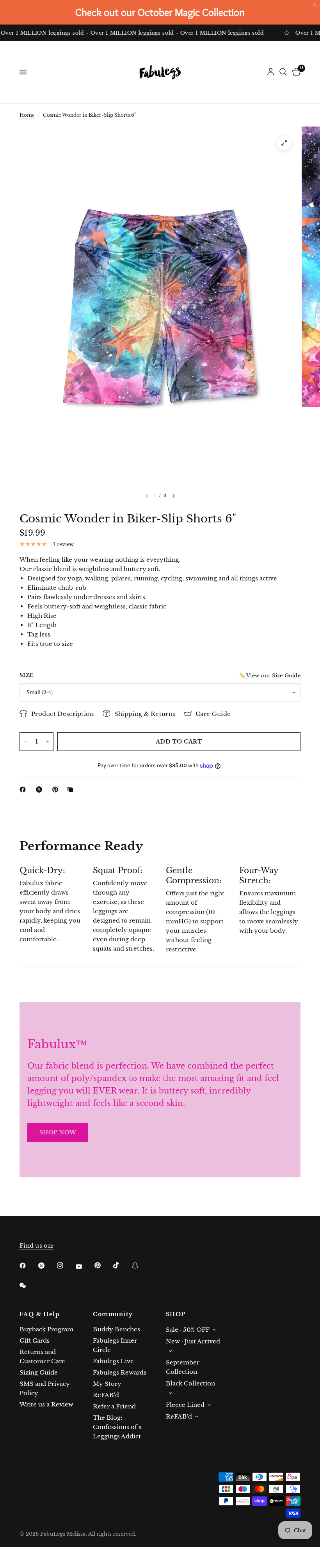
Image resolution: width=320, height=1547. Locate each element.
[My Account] (271, 72)
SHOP (176, 1314)
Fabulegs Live (113, 1361)
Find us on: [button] (36, 1245)
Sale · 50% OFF (188, 1329)
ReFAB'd (106, 1395)
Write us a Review (46, 1404)
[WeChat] (28, 1285)
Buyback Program (46, 1329)
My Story (107, 1383)
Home (27, 115)
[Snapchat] (140, 1265)
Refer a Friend (114, 1406)
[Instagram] (65, 1265)
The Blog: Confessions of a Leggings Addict (117, 1427)
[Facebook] (24, 789)
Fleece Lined (185, 1404)
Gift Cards (35, 1340)
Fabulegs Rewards (119, 1372)
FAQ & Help (40, 1314)
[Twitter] (46, 1265)
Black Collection (190, 1383)
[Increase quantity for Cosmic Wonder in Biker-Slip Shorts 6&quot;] (47, 742)
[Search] (283, 72)
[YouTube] (84, 1266)
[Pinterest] (57, 789)
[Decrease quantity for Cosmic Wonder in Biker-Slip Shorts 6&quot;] (26, 742)
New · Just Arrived (193, 1341)
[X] (40, 789)
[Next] (173, 496)
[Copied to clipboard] (71, 789)
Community (113, 1314)
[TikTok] (121, 1265)
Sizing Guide (39, 1372)
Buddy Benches (116, 1329)
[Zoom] (284, 142)
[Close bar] (315, 5)
